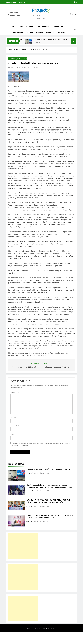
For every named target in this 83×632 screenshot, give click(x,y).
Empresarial (17, 27)
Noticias (61, 32)
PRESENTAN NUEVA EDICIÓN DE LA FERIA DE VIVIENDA (50, 40)
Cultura (29, 32)
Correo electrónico (17, 426)
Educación (50, 32)
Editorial (12, 68)
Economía (30, 27)
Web (12, 434)
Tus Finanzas (22, 58)
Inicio (75, 2)
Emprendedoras (60, 27)
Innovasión (18, 32)
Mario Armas (32, 473)
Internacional (43, 27)
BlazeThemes (49, 628)
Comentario (15, 392)
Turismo (39, 32)
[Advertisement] (23, 546)
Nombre (13, 417)
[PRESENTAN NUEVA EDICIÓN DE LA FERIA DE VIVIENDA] (24, 42)
